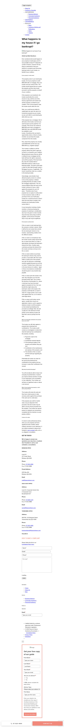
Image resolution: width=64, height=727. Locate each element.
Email (23, 612)
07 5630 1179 (29, 500)
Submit (24, 619)
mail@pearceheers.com (28, 480)
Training (30, 32)
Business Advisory (33, 14)
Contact (27, 34)
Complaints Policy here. (28, 544)
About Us (27, 8)
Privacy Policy (28, 634)
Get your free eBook (30, 714)
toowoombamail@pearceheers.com (31, 530)
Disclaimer (28, 636)
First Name (27, 657)
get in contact (31, 430)
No (26, 679)
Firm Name (27, 692)
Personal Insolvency (33, 17)
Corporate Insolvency (34, 16)
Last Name (27, 663)
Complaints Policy (31, 632)
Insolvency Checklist (30, 10)
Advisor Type (27, 687)
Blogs (29, 25)
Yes (27, 678)
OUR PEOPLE (29, 19)
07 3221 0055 (29, 464)
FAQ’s (30, 31)
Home (26, 588)
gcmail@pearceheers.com (29, 507)
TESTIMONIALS (29, 21)
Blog (26, 591)
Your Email (27, 669)
